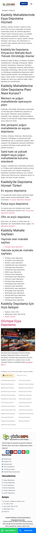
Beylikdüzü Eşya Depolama (8, 395)
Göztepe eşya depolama (14, 247)
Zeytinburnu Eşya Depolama (8, 424)
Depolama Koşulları (18, 520)
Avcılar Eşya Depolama (25, 380)
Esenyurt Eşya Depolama (25, 402)
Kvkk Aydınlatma (24, 518)
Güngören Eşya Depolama (26, 410)
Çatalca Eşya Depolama (25, 399)
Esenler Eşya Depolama (7, 402)
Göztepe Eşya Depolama (11, 323)
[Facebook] (7, 452)
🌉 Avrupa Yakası (7, 375)
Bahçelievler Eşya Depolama (26, 384)
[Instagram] (11, 452)
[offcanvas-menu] (31, 3)
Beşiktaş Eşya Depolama (25, 391)
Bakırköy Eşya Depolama (7, 388)
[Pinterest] (23, 452)
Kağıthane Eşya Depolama (8, 413)
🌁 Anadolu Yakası (21, 375)
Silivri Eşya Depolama (24, 417)
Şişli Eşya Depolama (24, 421)
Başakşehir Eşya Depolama (26, 388)
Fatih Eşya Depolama (24, 406)
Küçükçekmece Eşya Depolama (27, 413)
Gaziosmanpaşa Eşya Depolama (9, 410)
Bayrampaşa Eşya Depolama (8, 391)
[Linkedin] (19, 452)
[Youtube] (15, 452)
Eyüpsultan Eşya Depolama (8, 406)
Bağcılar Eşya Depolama (7, 384)
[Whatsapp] (27, 452)
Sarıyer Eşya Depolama (7, 417)
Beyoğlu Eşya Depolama (25, 395)
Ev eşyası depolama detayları (20, 200)
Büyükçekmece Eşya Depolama (9, 399)
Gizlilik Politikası (11, 518)
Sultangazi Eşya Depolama (8, 421)
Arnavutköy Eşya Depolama (8, 380)
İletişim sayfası (10, 317)
